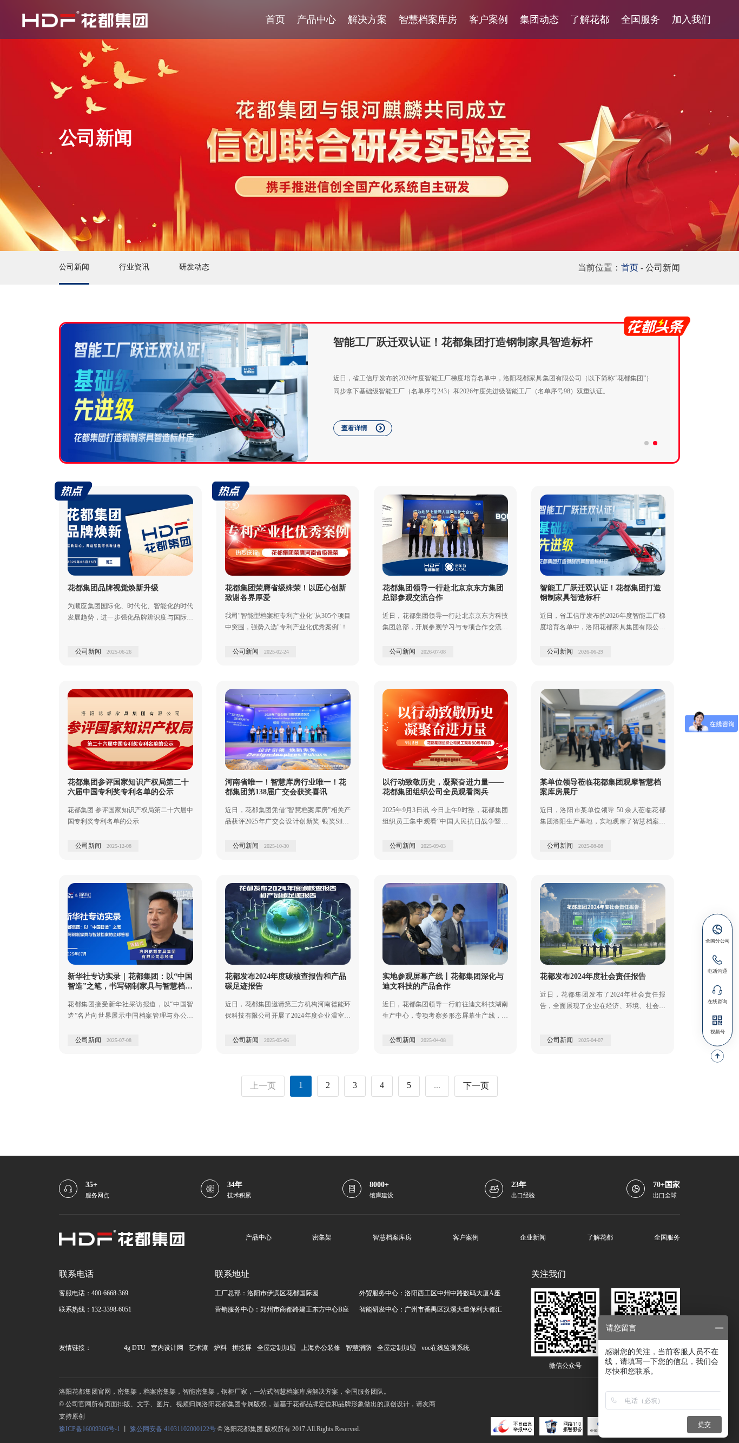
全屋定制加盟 (276, 1348)
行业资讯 (134, 267)
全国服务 (640, 19)
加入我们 (691, 19)
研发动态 (194, 267)
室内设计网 (167, 1348)
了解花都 (589, 19)
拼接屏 (242, 1348)
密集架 (322, 1237)
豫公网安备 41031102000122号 (173, 1429)
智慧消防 (359, 1348)
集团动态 (539, 19)
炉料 (220, 1348)
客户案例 (488, 19)
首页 (275, 19)
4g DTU (135, 1348)
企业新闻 (533, 1237)
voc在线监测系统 (445, 1348)
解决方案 (367, 19)
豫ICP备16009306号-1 (89, 1429)
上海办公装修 (320, 1348)
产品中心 (316, 19)
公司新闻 (74, 267)
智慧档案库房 (428, 19)
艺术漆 (198, 1348)
